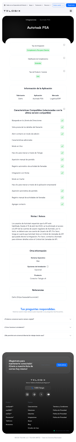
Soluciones (31, 410)
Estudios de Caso (33, 428)
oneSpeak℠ (9, 406)
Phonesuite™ (10, 417)
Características (32, 406)
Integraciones (31, 20)
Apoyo (30, 421)
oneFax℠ (8, 414)
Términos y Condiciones (60, 406)
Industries (31, 414)
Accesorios (9, 424)
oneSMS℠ (9, 410)
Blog (29, 424)
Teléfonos (9, 421)
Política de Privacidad (60, 410)
